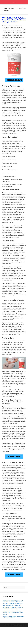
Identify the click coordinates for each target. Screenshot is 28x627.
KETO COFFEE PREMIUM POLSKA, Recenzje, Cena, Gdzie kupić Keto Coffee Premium (13, 612)
